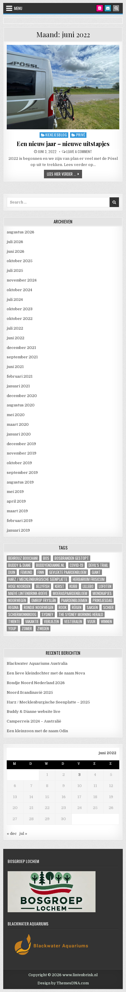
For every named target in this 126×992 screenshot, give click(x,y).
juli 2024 (15, 299)
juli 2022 (15, 328)
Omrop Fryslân (43, 600)
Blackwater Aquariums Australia (37, 663)
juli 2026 (15, 242)
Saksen (92, 607)
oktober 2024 (19, 290)
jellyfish (43, 586)
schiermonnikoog (22, 614)
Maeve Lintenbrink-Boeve (27, 593)
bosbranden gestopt (72, 558)
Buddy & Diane (19, 565)
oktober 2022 (20, 318)
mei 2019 (15, 491)
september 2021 (22, 357)
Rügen (76, 607)
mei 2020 (16, 415)
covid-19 (76, 565)
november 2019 (21, 453)
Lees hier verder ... (64, 174)
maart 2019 (17, 511)
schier (108, 607)
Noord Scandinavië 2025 (30, 692)
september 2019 (22, 472)
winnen (106, 621)
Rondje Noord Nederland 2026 (36, 683)
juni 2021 (15, 366)
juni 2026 (15, 251)
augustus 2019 (20, 482)
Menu (18, 8)
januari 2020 (19, 434)
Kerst (59, 586)
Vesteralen (73, 621)
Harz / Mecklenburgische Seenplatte (37, 579)
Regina (13, 607)
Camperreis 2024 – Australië (34, 721)
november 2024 (22, 280)
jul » (23, 833)
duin (11, 572)
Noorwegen (17, 600)
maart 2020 (18, 424)
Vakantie (32, 621)
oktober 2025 (20, 261)
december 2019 (21, 444)
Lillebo (88, 586)
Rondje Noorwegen (38, 607)
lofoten (105, 586)
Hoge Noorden (19, 586)
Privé (80, 134)
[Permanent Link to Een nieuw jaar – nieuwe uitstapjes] (63, 87)
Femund (26, 572)
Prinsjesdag (102, 600)
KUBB (73, 586)
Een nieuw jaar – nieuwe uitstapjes (63, 143)
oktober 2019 (19, 463)
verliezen (51, 621)
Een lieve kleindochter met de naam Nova (46, 673)
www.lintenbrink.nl (80, 975)
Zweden (43, 628)
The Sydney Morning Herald (81, 614)
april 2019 (16, 501)
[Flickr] (99, 8)
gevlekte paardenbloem (67, 572)
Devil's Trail (98, 565)
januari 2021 (18, 386)
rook (63, 607)
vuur (91, 621)
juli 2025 (15, 270)
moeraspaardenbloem (70, 593)
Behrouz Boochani (23, 558)
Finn (41, 572)
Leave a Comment (79, 151)
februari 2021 (20, 376)
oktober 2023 (20, 309)
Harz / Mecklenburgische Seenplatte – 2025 (48, 702)
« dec (12, 833)
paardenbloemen (74, 600)
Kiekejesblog (56, 134)
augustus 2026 (20, 232)
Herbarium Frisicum (89, 579)
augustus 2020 (21, 405)
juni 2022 (15, 338)
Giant (96, 572)
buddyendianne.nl (50, 565)
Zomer (27, 628)
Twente (14, 621)
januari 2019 (18, 530)
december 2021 (21, 347)
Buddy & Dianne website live (33, 711)
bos (46, 558)
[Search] (116, 8)
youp (12, 628)
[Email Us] (107, 8)
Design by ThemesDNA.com (63, 983)
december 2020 (22, 396)
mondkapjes (102, 593)
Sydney (47, 614)
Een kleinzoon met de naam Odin (37, 731)
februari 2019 (20, 520)
